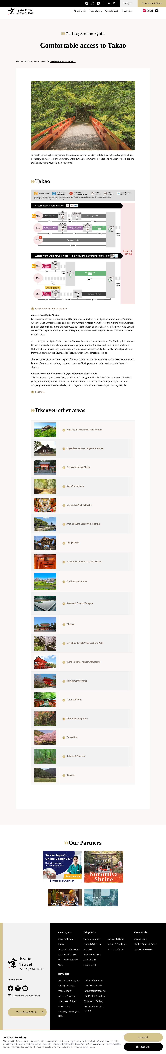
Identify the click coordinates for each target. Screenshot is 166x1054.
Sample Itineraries (143, 949)
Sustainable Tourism (68, 959)
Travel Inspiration (91, 939)
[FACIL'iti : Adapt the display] (148, 10)
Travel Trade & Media (151, 3)
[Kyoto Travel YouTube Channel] (98, 3)
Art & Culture (89, 959)
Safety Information (93, 980)
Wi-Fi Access (64, 1006)
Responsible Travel (67, 954)
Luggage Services (66, 996)
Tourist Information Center (93, 1008)
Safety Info (128, 3)
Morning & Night (115, 939)
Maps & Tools (64, 990)
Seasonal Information (68, 949)
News (60, 964)
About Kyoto (80, 10)
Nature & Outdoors (116, 944)
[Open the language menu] (156, 10)
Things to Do (95, 10)
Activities (87, 949)
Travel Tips (127, 10)
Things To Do (89, 932)
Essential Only (143, 1046)
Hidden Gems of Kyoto (145, 944)
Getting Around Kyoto (36, 61)
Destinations (140, 939)
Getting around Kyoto (68, 980)
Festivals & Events (92, 944)
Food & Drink (89, 964)
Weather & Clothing (94, 1001)
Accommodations (116, 949)
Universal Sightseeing (94, 990)
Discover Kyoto (65, 939)
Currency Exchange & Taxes (68, 1013)
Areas (61, 944)
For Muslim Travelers (94, 996)
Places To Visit (141, 932)
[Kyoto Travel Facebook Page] (86, 3)
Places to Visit (111, 10)
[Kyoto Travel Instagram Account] (92, 3)
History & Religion (92, 954)
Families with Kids (93, 985)
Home (20, 61)
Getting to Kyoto (66, 985)
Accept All (143, 1037)
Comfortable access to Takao (63, 61)
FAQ (110, 3)
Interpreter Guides (67, 1001)
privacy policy (89, 1047)
